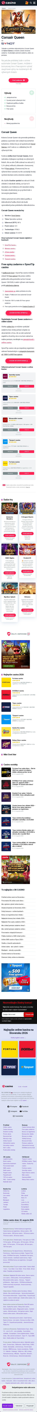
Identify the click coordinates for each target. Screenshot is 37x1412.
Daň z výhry (6, 1148)
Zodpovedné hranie (17, 1378)
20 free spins (16, 1242)
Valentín (8, 1351)
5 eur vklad (18, 1269)
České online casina (26, 1298)
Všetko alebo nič (26, 1214)
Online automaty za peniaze (11, 1284)
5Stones (27, 597)
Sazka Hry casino (18, 728)
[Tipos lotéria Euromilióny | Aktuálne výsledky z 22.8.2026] (6, 826)
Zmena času (10, 1344)
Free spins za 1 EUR (28, 1240)
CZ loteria (24, 1211)
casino (12, 1145)
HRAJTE (27, 386)
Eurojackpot (25, 1207)
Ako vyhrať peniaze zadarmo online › (13, 929)
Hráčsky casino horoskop (19, 1291)
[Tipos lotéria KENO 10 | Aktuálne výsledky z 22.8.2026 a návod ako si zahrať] (6, 851)
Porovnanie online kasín (10, 1295)
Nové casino (7, 1161)
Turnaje (5, 1204)
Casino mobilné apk (14, 1298)
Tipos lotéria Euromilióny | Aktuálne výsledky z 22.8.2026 (23, 819)
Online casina (7, 1127)
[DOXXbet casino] (6, 699)
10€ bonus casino (28, 1233)
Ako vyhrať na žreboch (14, 1336)
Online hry (6, 1191)
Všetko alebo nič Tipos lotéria (15, 1338)
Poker (5, 1207)
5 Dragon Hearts (27, 517)
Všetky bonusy (26, 1138)
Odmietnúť (19, 1406)
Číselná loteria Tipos (23, 1329)
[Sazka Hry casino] (6, 736)
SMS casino (7, 1168)
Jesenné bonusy (28, 1322)
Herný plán (9, 1380)
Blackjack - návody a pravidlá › (11, 950)
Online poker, (14, 1277)
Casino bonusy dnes (28, 1127)
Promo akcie (7, 1134)
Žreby (23, 1193)
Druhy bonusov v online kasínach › (12, 911)
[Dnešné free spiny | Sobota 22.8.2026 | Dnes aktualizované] (6, 801)
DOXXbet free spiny (13, 1255)
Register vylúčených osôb (13, 1383)
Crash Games (28, 1318)
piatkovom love (8, 273)
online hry (10, 327)
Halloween (18, 1344)
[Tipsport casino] (5, 443)
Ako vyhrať (24, 1195)
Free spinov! (13, 276)
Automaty (6, 1193)
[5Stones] (27, 594)
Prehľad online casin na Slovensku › (13, 897)
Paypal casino (7, 1173)
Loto (22, 1200)
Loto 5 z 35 (9, 1331)
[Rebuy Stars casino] (6, 748)
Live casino (6, 1195)
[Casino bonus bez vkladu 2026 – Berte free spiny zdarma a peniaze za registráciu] (6, 814)
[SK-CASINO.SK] (8, 2)
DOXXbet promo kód (28, 1148)
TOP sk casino (7, 1177)
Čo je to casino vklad (20, 1266)
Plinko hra (6, 1324)
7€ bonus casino (8, 1235)
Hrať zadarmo (17, 80)
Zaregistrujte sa (10, 291)
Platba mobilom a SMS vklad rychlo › (13, 936)
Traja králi (23, 1353)
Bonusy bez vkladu (28, 1134)
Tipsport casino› (10, 259)
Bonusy (21, 1280)
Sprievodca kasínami (9, 1163)
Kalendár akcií (7, 1182)
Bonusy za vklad (27, 1136)
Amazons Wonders (9, 518)
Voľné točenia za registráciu (23, 1229)
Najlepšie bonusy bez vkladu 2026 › (13, 918)
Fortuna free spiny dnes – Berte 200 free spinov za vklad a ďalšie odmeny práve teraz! (23, 770)
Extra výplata (25, 1209)
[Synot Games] (8, 43)
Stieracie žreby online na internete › (13, 957)
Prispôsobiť (30, 1406)
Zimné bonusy (13, 1356)
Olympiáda (11, 1347)
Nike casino (25, 1175)
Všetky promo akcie (18, 1342)
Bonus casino (25, 1231)
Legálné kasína (7, 1159)
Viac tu (28, 487)
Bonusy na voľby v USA (27, 1320)
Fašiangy (14, 1351)
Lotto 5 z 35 (25, 1202)
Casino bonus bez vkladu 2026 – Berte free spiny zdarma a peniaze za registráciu (23, 807)
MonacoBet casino (15, 418)
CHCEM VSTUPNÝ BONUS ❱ (18, 361)
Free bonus (6, 1253)
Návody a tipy (7, 1138)
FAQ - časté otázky (9, 1179)
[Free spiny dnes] (26, 3)
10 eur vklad (26, 1269)
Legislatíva (6, 1209)
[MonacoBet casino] (5, 422)
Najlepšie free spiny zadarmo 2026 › (13, 922)
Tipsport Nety (22, 1295)
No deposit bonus (18, 1251)
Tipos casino (13, 396)
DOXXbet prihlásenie (26, 1282)
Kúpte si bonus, (7, 1320)
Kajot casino (14, 1282)
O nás (19, 1086)
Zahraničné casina (9, 1143)
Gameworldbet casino (9, 1309)
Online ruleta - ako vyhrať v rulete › (12, 947)
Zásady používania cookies (10, 1409)
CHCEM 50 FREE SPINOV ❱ (18, 313)
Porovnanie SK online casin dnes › (12, 901)
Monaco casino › (10, 248)
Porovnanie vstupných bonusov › (12, 932)
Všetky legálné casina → (18, 1038)
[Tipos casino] (5, 400)
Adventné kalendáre (25, 1356)
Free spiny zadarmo (28, 1129)
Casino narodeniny (22, 1349)
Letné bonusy (19, 1347)
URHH (22, 1383)
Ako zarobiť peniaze (14, 1293)
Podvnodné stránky (9, 1150)
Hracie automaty (26, 1284)
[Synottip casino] (5, 378)
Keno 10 (23, 1198)
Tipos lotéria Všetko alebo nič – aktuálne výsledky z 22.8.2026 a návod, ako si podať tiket (23, 832)
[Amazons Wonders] (9, 514)
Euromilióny (25, 1204)
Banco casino (30, 1275)
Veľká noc (21, 1351)
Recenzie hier (7, 1136)
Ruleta (5, 1198)
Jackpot (5, 1202)
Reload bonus (28, 1251)
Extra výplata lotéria (23, 1333)
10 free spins (7, 1242)
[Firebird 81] (27, 555)
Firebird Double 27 (28, 306)
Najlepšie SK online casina (17, 1275)
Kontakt (25, 1086)
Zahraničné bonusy (28, 1145)
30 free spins (24, 1242)
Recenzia (10, 386)
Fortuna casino (14, 462)
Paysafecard (7, 1175)
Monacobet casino (21, 1313)
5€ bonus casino (19, 1235)
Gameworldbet (26, 1177)
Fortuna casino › (10, 255)
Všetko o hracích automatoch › (11, 943)
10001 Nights (9, 558)
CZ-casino (23, 1100)
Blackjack (6, 1200)
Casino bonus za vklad (17, 1253)
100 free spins (7, 1246)
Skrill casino (7, 1170)
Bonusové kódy (27, 1141)
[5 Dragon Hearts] (27, 514)
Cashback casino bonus (20, 1258)
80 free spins (29, 1244)
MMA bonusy (12, 1349)
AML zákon (31, 1380)
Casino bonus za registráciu (11, 1231)
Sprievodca (18, 390)
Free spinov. (10, 169)
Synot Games (15, 216)
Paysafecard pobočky (15, 1322)
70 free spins (20, 1244)
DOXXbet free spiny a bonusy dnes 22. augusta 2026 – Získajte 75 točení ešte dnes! (22, 782)
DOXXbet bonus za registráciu (17, 1260)
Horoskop (6, 1145)
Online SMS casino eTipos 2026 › (12, 939)
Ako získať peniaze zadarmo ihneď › (13, 925)
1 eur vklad (11, 1269)
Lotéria (23, 1191)
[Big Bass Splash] (9, 594)
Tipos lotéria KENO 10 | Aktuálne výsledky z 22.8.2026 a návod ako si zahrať (23, 844)
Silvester (29, 1353)
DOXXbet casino (18, 691)
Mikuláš (16, 1353)
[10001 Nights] (9, 555)
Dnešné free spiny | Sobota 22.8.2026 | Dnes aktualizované (23, 794)
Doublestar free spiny (26, 1255)
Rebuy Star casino (23, 1306)
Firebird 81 (27, 558)
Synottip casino (14, 375)
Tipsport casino (14, 440)
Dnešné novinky (8, 1132)
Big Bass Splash (9, 597)
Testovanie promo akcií (16, 1318)
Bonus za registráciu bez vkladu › (12, 915)
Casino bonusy (8, 1129)
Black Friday (26, 1344)
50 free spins (11, 1244)
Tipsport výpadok (8, 1287)
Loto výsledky (18, 1331)
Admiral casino (12, 1311)
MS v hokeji (28, 1351)
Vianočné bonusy (8, 1353)
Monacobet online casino (10, 1280)
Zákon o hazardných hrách (20, 1380)
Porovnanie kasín (8, 1166)
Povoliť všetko (7, 1406)
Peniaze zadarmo (27, 1143)
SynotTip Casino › (10, 245)
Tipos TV (6, 1322)
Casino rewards (8, 1258)
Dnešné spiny (18, 1240)
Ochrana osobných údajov (26, 1409)
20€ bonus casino (17, 1233)
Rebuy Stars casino (19, 740)
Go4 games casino (23, 1311)
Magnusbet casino (22, 1309)
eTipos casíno (9, 252)
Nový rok (5, 1356)
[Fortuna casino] (5, 465)
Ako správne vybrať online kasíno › (12, 904)
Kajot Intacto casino (28, 1173)
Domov (4, 8)
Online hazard (7, 1141)
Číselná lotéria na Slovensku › (11, 954)
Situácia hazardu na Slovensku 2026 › (13, 908)
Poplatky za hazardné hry (15, 1271)
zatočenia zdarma (12, 285)
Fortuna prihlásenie (25, 1277)
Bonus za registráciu (28, 1132)
